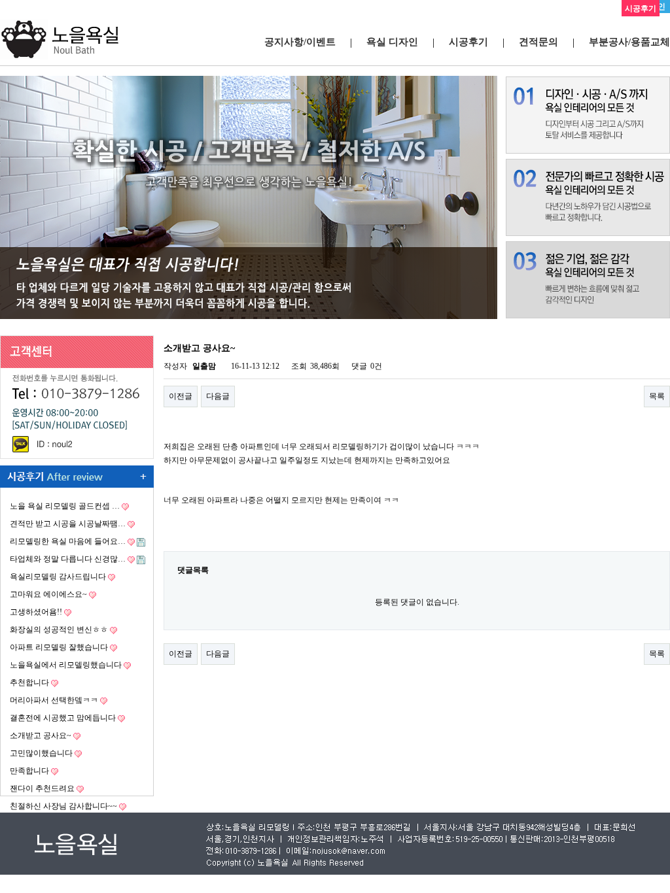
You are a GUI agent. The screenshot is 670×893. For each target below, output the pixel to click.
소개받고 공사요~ (40, 735)
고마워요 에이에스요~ (48, 594)
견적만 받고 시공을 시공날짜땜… (68, 523)
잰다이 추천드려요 (42, 788)
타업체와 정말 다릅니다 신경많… (68, 559)
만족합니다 (29, 770)
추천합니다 (29, 682)
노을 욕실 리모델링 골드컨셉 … (65, 506)
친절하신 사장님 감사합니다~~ (63, 806)
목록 (657, 396)
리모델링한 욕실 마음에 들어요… (68, 541)
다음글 (218, 396)
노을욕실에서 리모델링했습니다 (66, 664)
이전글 (180, 396)
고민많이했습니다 (41, 753)
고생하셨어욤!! (36, 611)
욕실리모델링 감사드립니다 (58, 576)
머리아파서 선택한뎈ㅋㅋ (54, 700)
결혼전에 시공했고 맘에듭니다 (63, 717)
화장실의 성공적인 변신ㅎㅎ (59, 629)
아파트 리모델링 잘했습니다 (59, 647)
